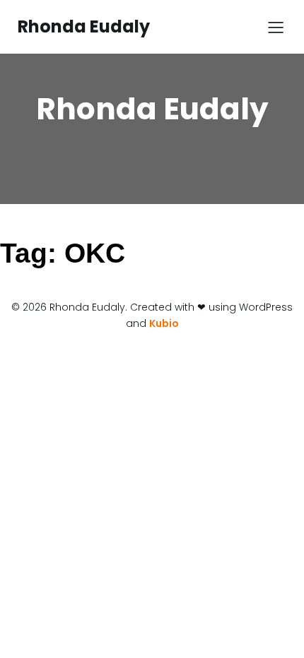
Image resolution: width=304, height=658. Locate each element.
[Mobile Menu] (275, 26)
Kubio (164, 323)
